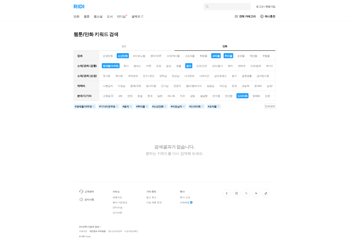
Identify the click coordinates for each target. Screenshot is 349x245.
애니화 (171, 95)
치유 (182, 95)
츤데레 (258, 85)
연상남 (175, 75)
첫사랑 (106, 75)
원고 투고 (151, 197)
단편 (267, 95)
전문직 (177, 85)
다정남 (121, 85)
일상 (168, 65)
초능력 (245, 85)
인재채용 (184, 202)
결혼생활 (247, 75)
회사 (126, 65)
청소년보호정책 (115, 231)
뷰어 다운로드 (120, 202)
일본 (159, 95)
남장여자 (272, 85)
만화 (76, 16)
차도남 (223, 85)
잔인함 (228, 95)
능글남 (210, 85)
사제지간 (204, 75)
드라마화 (242, 95)
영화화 (256, 95)
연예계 (241, 65)
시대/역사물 (173, 55)
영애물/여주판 (111, 65)
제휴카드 (117, 197)
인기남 (165, 85)
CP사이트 (118, 207)
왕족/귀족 (135, 85)
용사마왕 (151, 85)
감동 (192, 95)
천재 (234, 85)
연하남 (163, 75)
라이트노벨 (139, 55)
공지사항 (89, 199)
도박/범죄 (255, 65)
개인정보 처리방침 (97, 231)
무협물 (266, 55)
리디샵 (121, 16)
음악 (188, 65)
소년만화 (123, 55)
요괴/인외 (201, 65)
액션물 (253, 55)
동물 (178, 65)
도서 (110, 16)
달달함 (204, 95)
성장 (158, 65)
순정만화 (108, 55)
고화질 (106, 95)
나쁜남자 (108, 85)
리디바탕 (117, 212)
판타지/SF (155, 55)
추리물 (228, 55)
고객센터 (89, 191)
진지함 (216, 95)
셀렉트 (136, 16)
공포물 (241, 55)
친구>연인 (148, 75)
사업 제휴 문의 (154, 202)
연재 (129, 95)
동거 (234, 75)
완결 (139, 95)
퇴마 (230, 65)
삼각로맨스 (220, 75)
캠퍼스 (137, 65)
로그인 (265, 6)
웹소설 (98, 16)
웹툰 (87, 16)
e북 (120, 95)
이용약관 (83, 231)
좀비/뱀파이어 (194, 85)
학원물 (203, 55)
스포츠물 (190, 55)
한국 (149, 95)
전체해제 (270, 106)
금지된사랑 (263, 75)
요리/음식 (217, 65)
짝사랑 (119, 75)
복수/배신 (271, 65)
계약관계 (133, 75)
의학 (148, 65)
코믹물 (216, 55)
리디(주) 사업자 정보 (89, 227)
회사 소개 (185, 197)
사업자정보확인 (131, 231)
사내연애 (189, 75)
